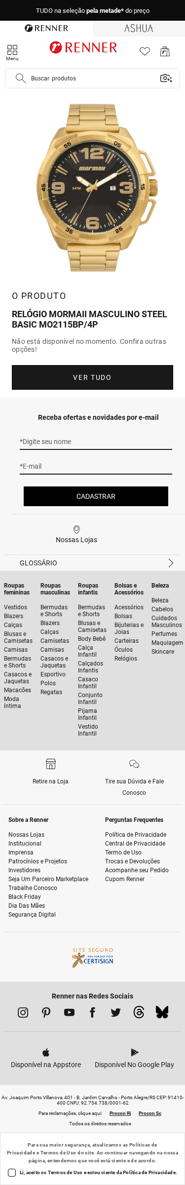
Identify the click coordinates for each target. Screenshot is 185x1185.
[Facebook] (92, 1014)
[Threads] (139, 1015)
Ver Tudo (92, 377)
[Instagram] (23, 1014)
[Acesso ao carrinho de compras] (165, 54)
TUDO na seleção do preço (92, 10)
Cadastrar (95, 496)
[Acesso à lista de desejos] (145, 54)
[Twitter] (116, 1014)
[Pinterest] (46, 1014)
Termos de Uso (58, 1152)
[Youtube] (69, 1014)
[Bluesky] (162, 1015)
